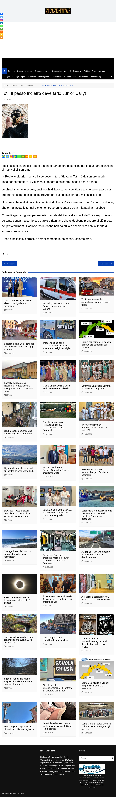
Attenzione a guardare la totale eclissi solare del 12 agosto (17, 600)
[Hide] (1, 41)
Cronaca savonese (24, 71)
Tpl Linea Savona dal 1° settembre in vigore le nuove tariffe (95, 302)
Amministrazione (98, 71)
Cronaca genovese (42, 71)
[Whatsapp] (19, 156)
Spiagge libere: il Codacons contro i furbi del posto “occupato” (17, 554)
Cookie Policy (95, 77)
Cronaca (11, 71)
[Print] (26, 156)
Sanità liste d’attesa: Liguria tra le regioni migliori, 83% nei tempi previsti (57, 726)
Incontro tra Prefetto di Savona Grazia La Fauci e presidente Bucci (56, 470)
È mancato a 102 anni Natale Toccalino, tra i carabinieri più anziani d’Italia (57, 599)
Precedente (11, 264)
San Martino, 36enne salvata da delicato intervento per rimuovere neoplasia (57, 513)
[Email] (23, 156)
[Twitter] (7, 156)
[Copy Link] (30, 156)
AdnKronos (83, 77)
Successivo (105, 264)
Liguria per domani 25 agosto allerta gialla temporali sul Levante (96, 345)
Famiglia (6, 77)
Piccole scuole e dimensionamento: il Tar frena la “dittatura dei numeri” (57, 688)
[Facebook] (3, 156)
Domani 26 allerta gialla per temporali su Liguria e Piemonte (95, 686)
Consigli (15, 77)
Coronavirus (57, 71)
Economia (77, 71)
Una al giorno (43, 77)
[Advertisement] (58, 41)
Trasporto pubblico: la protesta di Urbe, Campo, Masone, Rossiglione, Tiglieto (57, 346)
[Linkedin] (15, 156)
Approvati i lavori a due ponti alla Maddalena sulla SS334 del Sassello (18, 640)
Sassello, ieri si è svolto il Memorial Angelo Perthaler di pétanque (95, 472)
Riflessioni (32, 77)
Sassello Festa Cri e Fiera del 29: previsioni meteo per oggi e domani (19, 347)
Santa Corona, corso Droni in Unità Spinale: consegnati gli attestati (96, 726)
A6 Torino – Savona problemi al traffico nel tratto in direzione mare (95, 555)
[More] (35, 156)
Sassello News (70, 77)
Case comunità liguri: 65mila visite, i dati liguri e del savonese (18, 303)
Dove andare (57, 77)
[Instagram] (11, 156)
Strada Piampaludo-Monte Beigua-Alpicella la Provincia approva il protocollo (18, 681)
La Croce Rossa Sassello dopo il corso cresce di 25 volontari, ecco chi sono (17, 513)
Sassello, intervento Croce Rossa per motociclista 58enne (56, 306)
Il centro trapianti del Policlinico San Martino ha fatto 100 (94, 427)
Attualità (67, 71)
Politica (87, 71)
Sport (23, 77)
